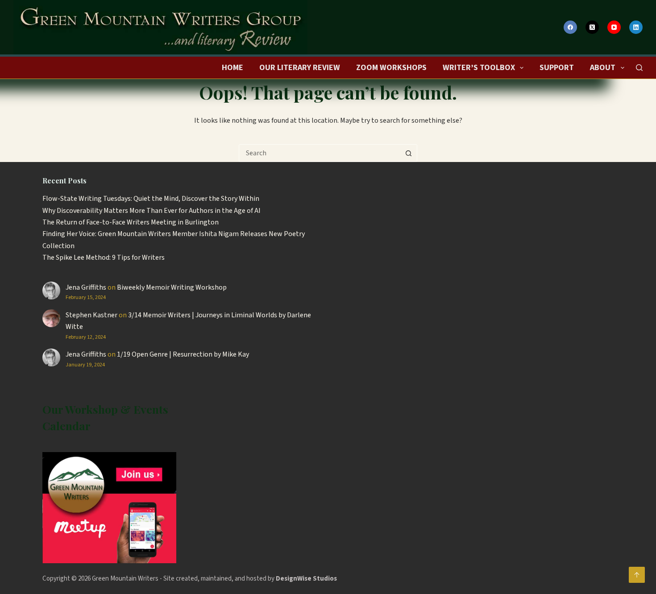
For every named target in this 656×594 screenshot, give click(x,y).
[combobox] (319, 153)
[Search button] (408, 153)
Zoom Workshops (391, 67)
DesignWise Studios (306, 578)
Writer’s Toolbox (479, 67)
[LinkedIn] (636, 27)
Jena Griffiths (86, 287)
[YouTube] (614, 27)
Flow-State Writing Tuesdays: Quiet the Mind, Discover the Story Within (150, 199)
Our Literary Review (299, 67)
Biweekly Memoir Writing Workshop (172, 287)
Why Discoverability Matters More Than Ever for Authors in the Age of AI (151, 211)
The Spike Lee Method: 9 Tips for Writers (103, 257)
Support (557, 67)
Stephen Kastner (91, 315)
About (602, 67)
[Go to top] (637, 575)
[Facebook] (570, 27)
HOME (232, 67)
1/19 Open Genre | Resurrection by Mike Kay (183, 354)
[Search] (639, 67)
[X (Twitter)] (592, 27)
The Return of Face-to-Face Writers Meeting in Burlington (130, 222)
